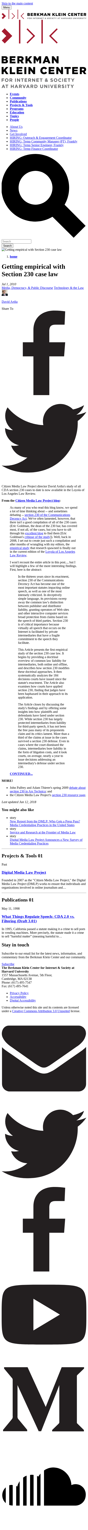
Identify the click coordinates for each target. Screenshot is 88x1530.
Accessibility (18, 996)
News (13, 130)
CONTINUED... (21, 774)
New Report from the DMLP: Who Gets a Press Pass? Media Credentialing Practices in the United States (45, 823)
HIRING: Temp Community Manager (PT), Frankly (43, 141)
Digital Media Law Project (24, 872)
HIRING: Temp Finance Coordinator (34, 148)
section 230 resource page (68, 795)
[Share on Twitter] (44, 479)
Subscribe (8, 964)
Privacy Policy (19, 993)
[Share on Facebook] (44, 394)
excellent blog (34, 533)
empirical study (19, 548)
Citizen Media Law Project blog (37, 500)
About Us (16, 126)
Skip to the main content (17, 3)
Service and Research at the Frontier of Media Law (43, 832)
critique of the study (37, 537)
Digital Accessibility (23, 1000)
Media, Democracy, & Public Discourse (27, 288)
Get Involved (18, 134)
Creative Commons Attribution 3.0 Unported (41, 1011)
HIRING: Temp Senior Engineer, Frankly (37, 145)
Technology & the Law (69, 288)
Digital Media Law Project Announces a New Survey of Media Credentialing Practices (46, 841)
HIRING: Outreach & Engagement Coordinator (41, 137)
